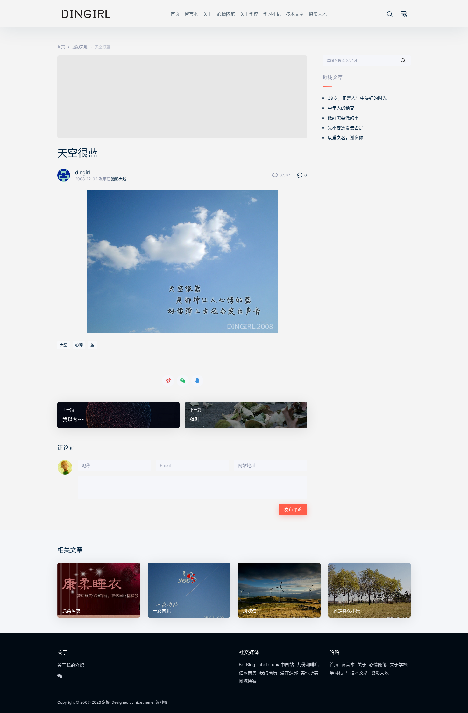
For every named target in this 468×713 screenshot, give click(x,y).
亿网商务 (248, 672)
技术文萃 (295, 14)
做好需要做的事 (343, 117)
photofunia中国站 (276, 664)
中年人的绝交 (341, 108)
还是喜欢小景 (346, 610)
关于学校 (249, 14)
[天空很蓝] (182, 261)
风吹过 (249, 610)
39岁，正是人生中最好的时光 (357, 98)
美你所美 (309, 672)
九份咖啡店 (308, 664)
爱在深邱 (289, 672)
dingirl (82, 172)
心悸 (79, 344)
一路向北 (162, 610)
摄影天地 (318, 14)
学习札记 (272, 14)
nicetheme (144, 702)
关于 (207, 14)
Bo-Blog (247, 664)
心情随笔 (226, 14)
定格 (106, 702)
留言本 (191, 14)
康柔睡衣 (71, 610)
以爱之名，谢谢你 (345, 137)
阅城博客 (248, 680)
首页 (175, 14)
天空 (63, 344)
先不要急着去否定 (345, 127)
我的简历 (268, 672)
